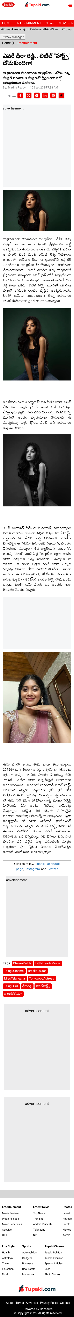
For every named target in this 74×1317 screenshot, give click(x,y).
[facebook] (20, 95)
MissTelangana (15, 978)
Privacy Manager (13, 37)
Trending (38, 1218)
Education (8, 1268)
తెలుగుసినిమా (13, 994)
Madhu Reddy (17, 87)
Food (5, 1274)
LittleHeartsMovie (48, 963)
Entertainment (28, 23)
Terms (20, 1303)
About (10, 1303)
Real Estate (28, 1268)
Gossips (7, 1229)
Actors (66, 1235)
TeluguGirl (11, 986)
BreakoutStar (37, 971)
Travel (5, 1263)
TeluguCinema (14, 971)
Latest (66, 1213)
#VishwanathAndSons (44, 29)
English (8, 4)
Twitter (52, 868)
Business (27, 1263)
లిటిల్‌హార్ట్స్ (43, 986)
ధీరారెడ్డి (27, 986)
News (49, 23)
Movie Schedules (12, 1224)
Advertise (32, 1303)
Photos (67, 1207)
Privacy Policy (49, 1303)
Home (6, 23)
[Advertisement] (37, 149)
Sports (26, 1246)
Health (6, 1252)
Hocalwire (46, 1309)
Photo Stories (52, 1274)
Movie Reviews (11, 1213)
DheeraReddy (22, 963)
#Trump (66, 29)
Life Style (8, 1246)
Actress (67, 1218)
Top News (39, 1213)
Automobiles (29, 1252)
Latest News (41, 1207)
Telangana (39, 1229)
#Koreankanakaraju (14, 29)
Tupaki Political (53, 1252)
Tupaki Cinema (54, 1246)
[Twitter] (28, 95)
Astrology (7, 1258)
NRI (35, 1235)
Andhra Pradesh (42, 1224)
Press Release (10, 1218)
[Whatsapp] (37, 95)
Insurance (28, 1274)
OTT (4, 1235)
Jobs (47, 1268)
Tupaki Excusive (54, 1258)
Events (67, 1224)
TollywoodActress (42, 978)
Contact (65, 1303)
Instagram (32, 868)
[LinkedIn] (45, 95)
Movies (67, 1229)
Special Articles (54, 1263)
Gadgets (27, 1258)
